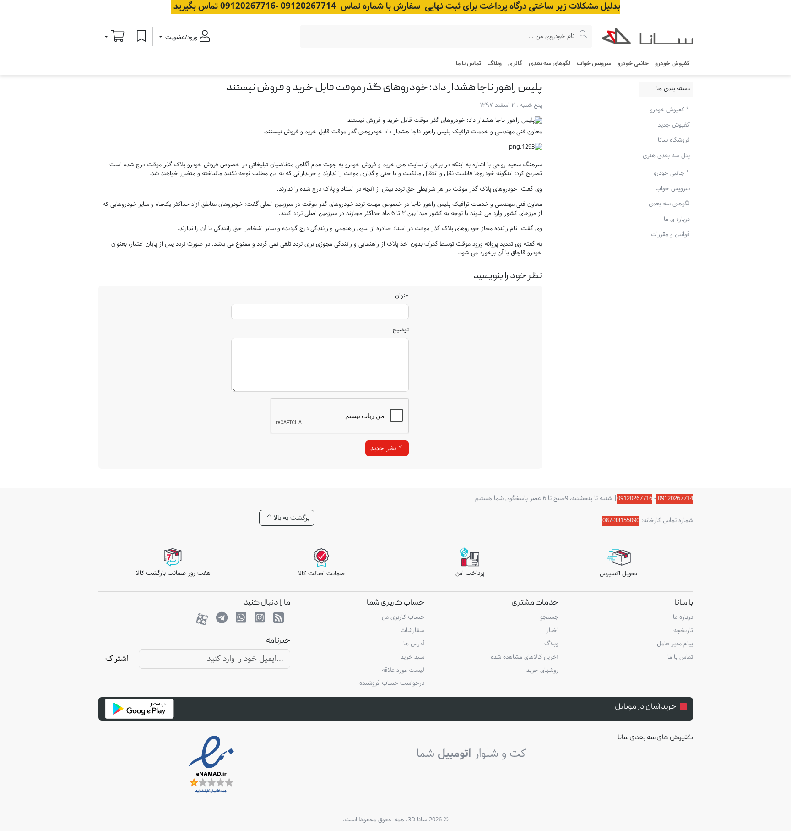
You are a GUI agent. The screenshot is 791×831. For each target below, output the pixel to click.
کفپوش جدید (674, 125)
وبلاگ (495, 64)
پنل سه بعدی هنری (666, 156)
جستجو (549, 617)
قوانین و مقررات (670, 235)
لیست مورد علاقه (403, 671)
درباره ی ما (677, 220)
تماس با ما (468, 64)
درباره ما (683, 617)
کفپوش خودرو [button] (672, 64)
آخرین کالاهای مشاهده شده (524, 657)
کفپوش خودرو (668, 110)
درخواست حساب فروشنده (391, 683)
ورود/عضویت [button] (181, 38)
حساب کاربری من (403, 617)
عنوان (402, 296)
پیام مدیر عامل (675, 644)
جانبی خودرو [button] (633, 64)
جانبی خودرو (670, 173)
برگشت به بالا (290, 517)
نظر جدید (384, 448)
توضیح (401, 330)
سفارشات (412, 631)
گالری (515, 64)
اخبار (552, 631)
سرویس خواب (594, 64)
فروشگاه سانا (674, 140)
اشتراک (117, 659)
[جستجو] (583, 36)
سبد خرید (412, 657)
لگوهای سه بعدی (549, 64)
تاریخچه (683, 631)
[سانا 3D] (647, 38)
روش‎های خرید (542, 671)
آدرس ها (413, 644)
